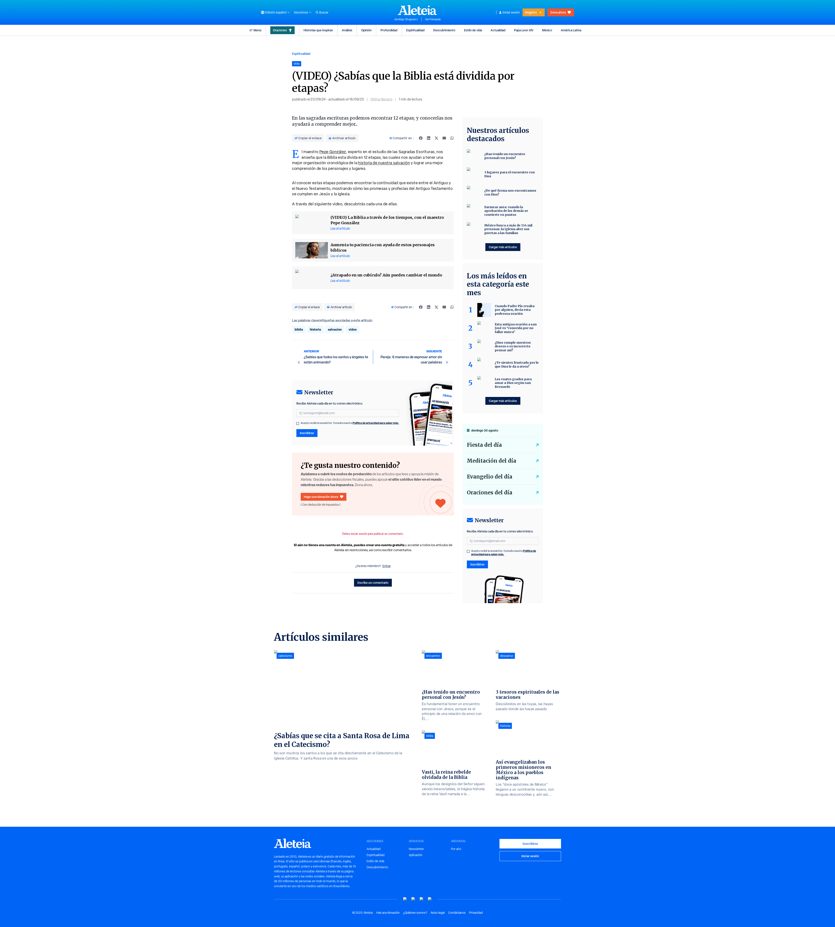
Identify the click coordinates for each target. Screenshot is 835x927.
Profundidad (389, 30)
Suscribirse (530, 844)
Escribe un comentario (372, 583)
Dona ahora (558, 12)
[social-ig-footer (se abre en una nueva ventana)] (430, 899)
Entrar (386, 566)
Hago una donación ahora (321, 497)
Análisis (347, 30)
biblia (299, 329)
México (547, 30)
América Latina (571, 30)
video (353, 329)
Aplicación (416, 855)
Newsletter (416, 849)
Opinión (366, 30)
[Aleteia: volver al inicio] (417, 10)
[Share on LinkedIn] (428, 138)
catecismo (285, 656)
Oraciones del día (489, 492)
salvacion (335, 329)
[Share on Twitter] (436, 138)
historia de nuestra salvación (384, 162)
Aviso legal (438, 913)
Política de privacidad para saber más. (376, 423)
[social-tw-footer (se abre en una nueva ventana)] (422, 899)
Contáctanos (457, 913)
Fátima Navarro (381, 99)
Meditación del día (491, 460)
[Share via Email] (444, 138)
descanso (506, 656)
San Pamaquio (433, 19)
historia (315, 329)
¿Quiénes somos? (415, 913)
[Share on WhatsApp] (452, 138)
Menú (257, 30)
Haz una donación (388, 913)
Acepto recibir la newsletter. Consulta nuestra (350, 423)
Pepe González (332, 151)
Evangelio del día (489, 476)
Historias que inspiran (318, 30)
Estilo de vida (473, 30)
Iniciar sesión (511, 12)
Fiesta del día (484, 445)
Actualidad (498, 30)
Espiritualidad (415, 30)
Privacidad (476, 913)
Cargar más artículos (503, 247)
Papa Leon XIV (523, 30)
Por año (456, 849)
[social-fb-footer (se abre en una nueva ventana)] (413, 899)
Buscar (323, 12)
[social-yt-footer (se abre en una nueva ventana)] (405, 899)
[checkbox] (297, 423)
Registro (531, 12)
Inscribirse (307, 433)
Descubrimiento (444, 30)
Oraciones (280, 30)
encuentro (433, 656)
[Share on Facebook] (421, 138)
